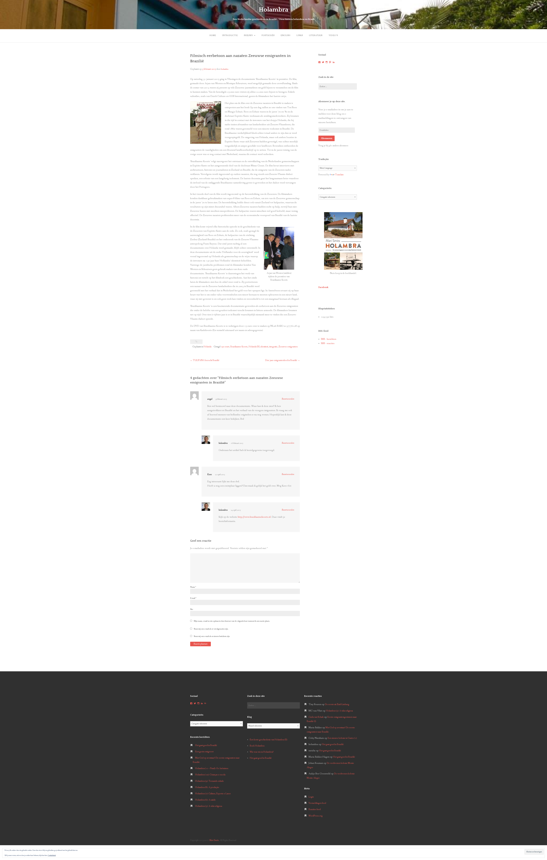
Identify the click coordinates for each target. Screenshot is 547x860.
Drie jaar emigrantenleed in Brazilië (282, 360)
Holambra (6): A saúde (205, 799)
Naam (193, 587)
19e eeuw (225, 346)
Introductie (230, 35)
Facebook (323, 287)
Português (268, 35)
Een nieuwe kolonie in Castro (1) (342, 738)
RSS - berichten (328, 339)
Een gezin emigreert (204, 751)
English (285, 35)
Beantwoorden (288, 398)
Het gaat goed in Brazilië (206, 745)
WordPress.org (316, 815)
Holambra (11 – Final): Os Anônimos (211, 768)
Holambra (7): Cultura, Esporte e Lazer (213, 793)
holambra (224, 69)
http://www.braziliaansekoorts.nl (254, 517)
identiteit (264, 346)
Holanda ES (254, 346)
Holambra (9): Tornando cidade (209, 781)
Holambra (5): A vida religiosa (208, 806)
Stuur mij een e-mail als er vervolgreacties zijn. (211, 629)
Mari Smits (214, 840)
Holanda (207, 346)
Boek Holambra (257, 745)
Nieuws (248, 35)
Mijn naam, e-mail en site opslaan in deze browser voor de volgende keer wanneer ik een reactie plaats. (232, 621)
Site (191, 609)
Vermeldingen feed (317, 803)
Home (212, 35)
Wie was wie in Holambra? (262, 751)
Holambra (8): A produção (207, 787)
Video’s (333, 35)
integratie (273, 346)
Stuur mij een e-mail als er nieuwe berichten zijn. (212, 636)
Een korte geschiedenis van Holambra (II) (268, 739)
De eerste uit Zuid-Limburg (337, 704)
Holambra (273, 9)
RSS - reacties (327, 343)
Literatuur (316, 35)
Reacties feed (315, 809)
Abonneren (326, 138)
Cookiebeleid (52, 855)
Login (311, 796)
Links (299, 35)
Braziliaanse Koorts (239, 346)
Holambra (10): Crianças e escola (210, 774)
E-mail (193, 598)
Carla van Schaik (316, 717)
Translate (339, 174)
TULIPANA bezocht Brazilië (204, 360)
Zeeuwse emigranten (288, 346)
